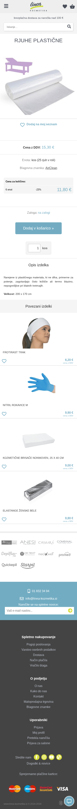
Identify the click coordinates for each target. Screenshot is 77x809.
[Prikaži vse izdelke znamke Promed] (64, 554)
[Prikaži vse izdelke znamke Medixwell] (46, 554)
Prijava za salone (38, 743)
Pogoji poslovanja (38, 644)
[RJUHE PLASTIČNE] (38, 81)
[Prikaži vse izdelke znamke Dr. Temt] (27, 554)
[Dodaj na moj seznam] (4, 361)
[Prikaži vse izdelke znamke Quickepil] (9, 566)
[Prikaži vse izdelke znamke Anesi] (27, 543)
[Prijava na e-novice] (70, 610)
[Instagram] (43, 757)
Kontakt (38, 696)
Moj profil (39, 732)
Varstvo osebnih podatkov (38, 649)
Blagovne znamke (38, 707)
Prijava (38, 727)
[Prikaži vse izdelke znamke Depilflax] (9, 554)
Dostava (38, 655)
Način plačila (38, 660)
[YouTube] (50, 757)
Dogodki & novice (38, 763)
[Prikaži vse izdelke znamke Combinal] (64, 543)
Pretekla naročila (38, 738)
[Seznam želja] (65, 6)
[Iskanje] (69, 27)
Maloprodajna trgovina (38, 701)
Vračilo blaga (38, 665)
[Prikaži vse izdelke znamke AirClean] (9, 543)
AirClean (51, 168)
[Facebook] (35, 757)
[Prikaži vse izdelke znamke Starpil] (27, 566)
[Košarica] (72, 6)
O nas (38, 685)
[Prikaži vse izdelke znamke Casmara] (46, 543)
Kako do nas (38, 691)
